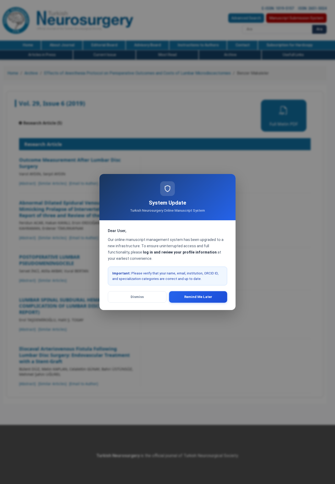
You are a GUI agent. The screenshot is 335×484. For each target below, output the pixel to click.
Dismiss (137, 297)
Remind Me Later (198, 297)
